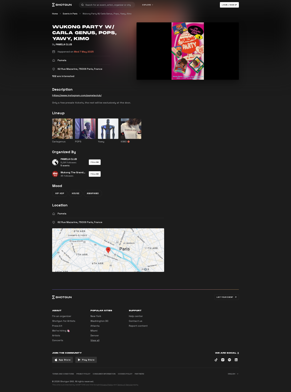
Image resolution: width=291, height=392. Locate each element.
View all (94, 340)
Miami (93, 330)
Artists (56, 335)
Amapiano (93, 193)
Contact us (135, 321)
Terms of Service (125, 385)
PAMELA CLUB (64, 44)
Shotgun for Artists (63, 321)
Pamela (62, 213)
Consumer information (104, 374)
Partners (139, 374)
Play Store (88, 359)
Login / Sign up (229, 5)
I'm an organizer (61, 316)
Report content (138, 325)
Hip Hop (59, 193)
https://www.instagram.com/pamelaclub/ (77, 95)
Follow (95, 162)
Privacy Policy (106, 385)
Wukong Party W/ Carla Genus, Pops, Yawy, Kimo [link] (107, 13)
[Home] (62, 5)
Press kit (57, 325)
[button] (95, 162)
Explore (146, 5)
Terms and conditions (63, 374)
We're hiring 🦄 (61, 330)
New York (95, 316)
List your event (225, 297)
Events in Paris (70, 13)
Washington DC (99, 321)
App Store (64, 359)
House (75, 193)
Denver (94, 335)
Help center (136, 316)
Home (55, 13)
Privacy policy (83, 374)
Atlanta (95, 325)
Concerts (57, 340)
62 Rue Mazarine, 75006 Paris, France (80, 222)
